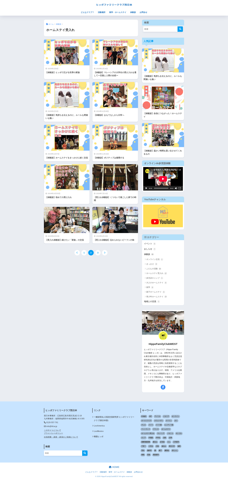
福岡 (179, 446)
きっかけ (151, 264)
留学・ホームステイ (117, 12)
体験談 (133, 12)
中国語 (151, 437)
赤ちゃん (175, 450)
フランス (156, 429)
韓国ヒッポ (98, 437)
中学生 (158, 437)
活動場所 (101, 12)
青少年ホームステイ (156, 297)
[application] (163, 179)
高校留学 (156, 455)
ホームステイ (166, 429)
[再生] (146, 188)
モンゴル (179, 433)
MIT (150, 416)
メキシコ (170, 433)
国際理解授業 (145, 442)
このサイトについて (52, 430)
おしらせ (149, 249)
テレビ (143, 425)
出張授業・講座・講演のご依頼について (61, 437)
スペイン (169, 420)
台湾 (170, 437)
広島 (157, 446)
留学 (149, 287)
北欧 (164, 437)
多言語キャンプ (154, 278)
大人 (168, 442)
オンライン (175, 416)
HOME (115, 467)
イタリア (166, 416)
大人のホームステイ (156, 283)
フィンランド (145, 429)
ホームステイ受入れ (156, 273)
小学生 (151, 446)
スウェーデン (158, 420)
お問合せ (143, 12)
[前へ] (77, 252)
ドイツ (151, 425)
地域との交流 (151, 301)
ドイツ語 (159, 425)
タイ (176, 420)
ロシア (143, 437)
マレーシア (160, 433)
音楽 (148, 455)
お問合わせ (138, 472)
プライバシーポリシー (53, 433)
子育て (143, 446)
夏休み (155, 442)
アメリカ (157, 416)
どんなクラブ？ (87, 12)
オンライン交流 (154, 259)
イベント (149, 244)
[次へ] (104, 252)
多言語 (162, 442)
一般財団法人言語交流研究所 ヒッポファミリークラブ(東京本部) (114, 418)
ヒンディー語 (169, 425)
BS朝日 (143, 416)
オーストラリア (146, 420)
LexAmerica (99, 426)
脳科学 (149, 450)
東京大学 (172, 446)
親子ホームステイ (155, 292)
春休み (164, 446)
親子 (160, 450)
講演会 (167, 450)
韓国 (142, 455)
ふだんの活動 (153, 269)
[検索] (180, 29)
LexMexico (99, 431)
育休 (142, 450)
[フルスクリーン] (180, 188)
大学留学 (176, 442)
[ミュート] (176, 188)
